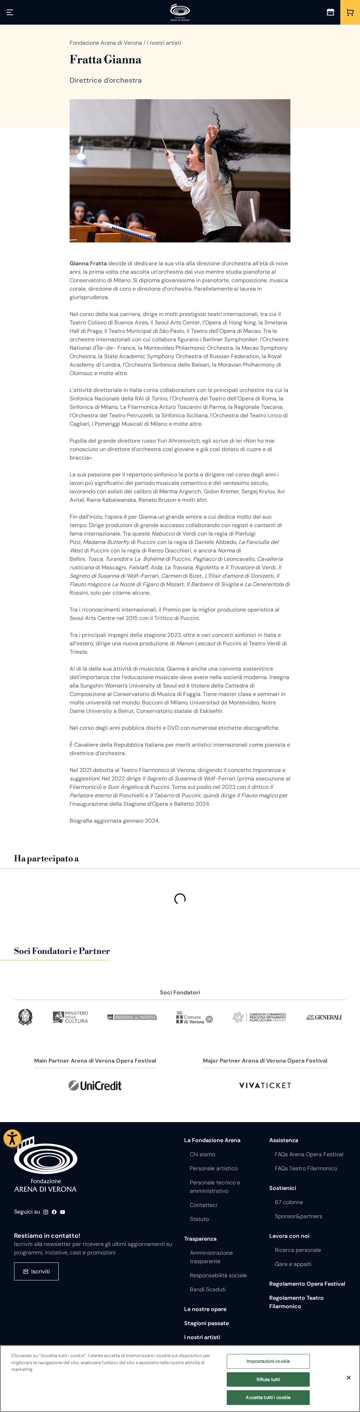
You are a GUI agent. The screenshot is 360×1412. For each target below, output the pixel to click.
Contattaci (203, 1205)
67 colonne (289, 1202)
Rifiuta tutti (268, 1379)
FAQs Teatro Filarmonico (306, 1168)
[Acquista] (350, 12)
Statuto (199, 1219)
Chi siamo (202, 1154)
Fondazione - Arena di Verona (45, 1164)
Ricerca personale (298, 1250)
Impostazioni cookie (268, 1361)
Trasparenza (200, 1238)
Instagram (46, 1212)
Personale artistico (214, 1168)
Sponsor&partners (298, 1216)
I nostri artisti (202, 1337)
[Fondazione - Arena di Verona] (180, 12)
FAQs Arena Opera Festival (309, 1154)
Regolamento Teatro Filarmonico (296, 1302)
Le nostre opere (205, 1309)
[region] (180, 1378)
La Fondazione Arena (212, 1140)
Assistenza (283, 1140)
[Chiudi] (348, 1378)
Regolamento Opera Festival (307, 1283)
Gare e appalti (293, 1264)
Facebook (54, 1212)
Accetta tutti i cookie (268, 1397)
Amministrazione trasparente (211, 1257)
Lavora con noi (289, 1236)
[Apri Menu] (10, 12)
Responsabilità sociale (218, 1275)
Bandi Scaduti (208, 1289)
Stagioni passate (206, 1323)
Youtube (62, 1212)
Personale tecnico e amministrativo (215, 1187)
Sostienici (282, 1188)
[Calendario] (330, 12)
